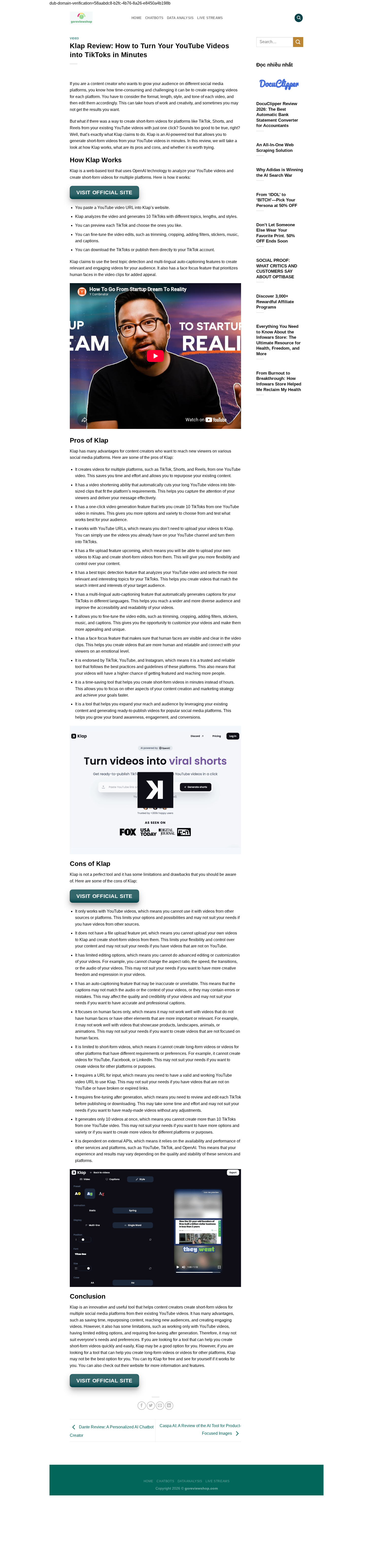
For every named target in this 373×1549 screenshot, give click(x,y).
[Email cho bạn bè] (160, 1405)
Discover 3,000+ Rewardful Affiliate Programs (275, 302)
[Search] (299, 18)
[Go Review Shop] (97, 18)
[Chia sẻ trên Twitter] (151, 1405)
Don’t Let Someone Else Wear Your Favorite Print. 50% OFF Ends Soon (275, 233)
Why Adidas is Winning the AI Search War (279, 172)
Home (136, 18)
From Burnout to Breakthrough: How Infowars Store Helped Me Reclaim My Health (278, 381)
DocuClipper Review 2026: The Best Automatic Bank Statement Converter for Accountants (277, 114)
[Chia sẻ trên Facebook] (142, 1405)
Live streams (210, 18)
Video (74, 38)
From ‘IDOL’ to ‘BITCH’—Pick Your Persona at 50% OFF (276, 200)
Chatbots (154, 18)
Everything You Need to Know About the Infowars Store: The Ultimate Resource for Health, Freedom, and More (278, 340)
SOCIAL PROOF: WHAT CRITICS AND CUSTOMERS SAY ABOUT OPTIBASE (276, 268)
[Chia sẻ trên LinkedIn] (169, 1405)
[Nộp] (298, 42)
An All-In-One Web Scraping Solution (275, 147)
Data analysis (180, 18)
